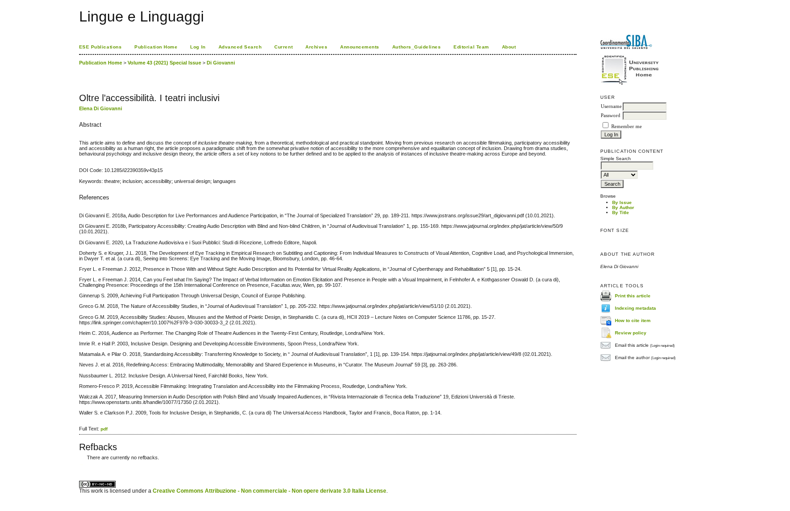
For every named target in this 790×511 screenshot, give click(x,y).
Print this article (633, 295)
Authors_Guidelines (416, 46)
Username (611, 106)
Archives (316, 46)
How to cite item (633, 320)
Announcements (359, 46)
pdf (104, 428)
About (509, 46)
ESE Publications (100, 46)
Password (610, 115)
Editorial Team (471, 46)
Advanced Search (240, 46)
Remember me (626, 126)
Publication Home (155, 46)
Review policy (630, 332)
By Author (623, 207)
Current (283, 46)
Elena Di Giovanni (100, 108)
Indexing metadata (635, 308)
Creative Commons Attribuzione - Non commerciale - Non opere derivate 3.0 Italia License (269, 491)
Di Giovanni (221, 62)
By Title (620, 212)
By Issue (622, 202)
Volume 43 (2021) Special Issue (164, 62)
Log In (197, 46)
